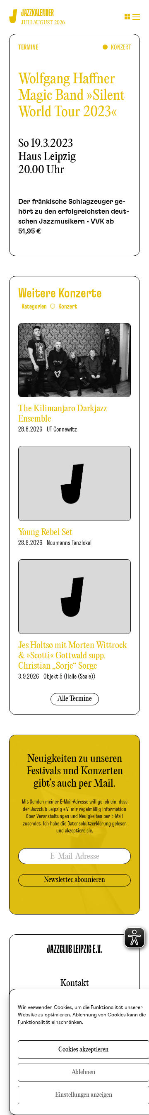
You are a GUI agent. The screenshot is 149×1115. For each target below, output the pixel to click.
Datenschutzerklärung (89, 824)
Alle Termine (75, 699)
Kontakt (74, 983)
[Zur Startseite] (13, 16)
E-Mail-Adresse (74, 856)
